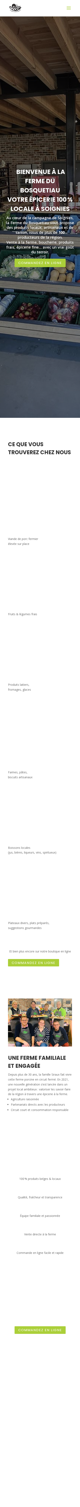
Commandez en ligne (40, 263)
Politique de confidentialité (40, 1500)
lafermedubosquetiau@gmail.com (40, 1478)
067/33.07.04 (40, 1440)
